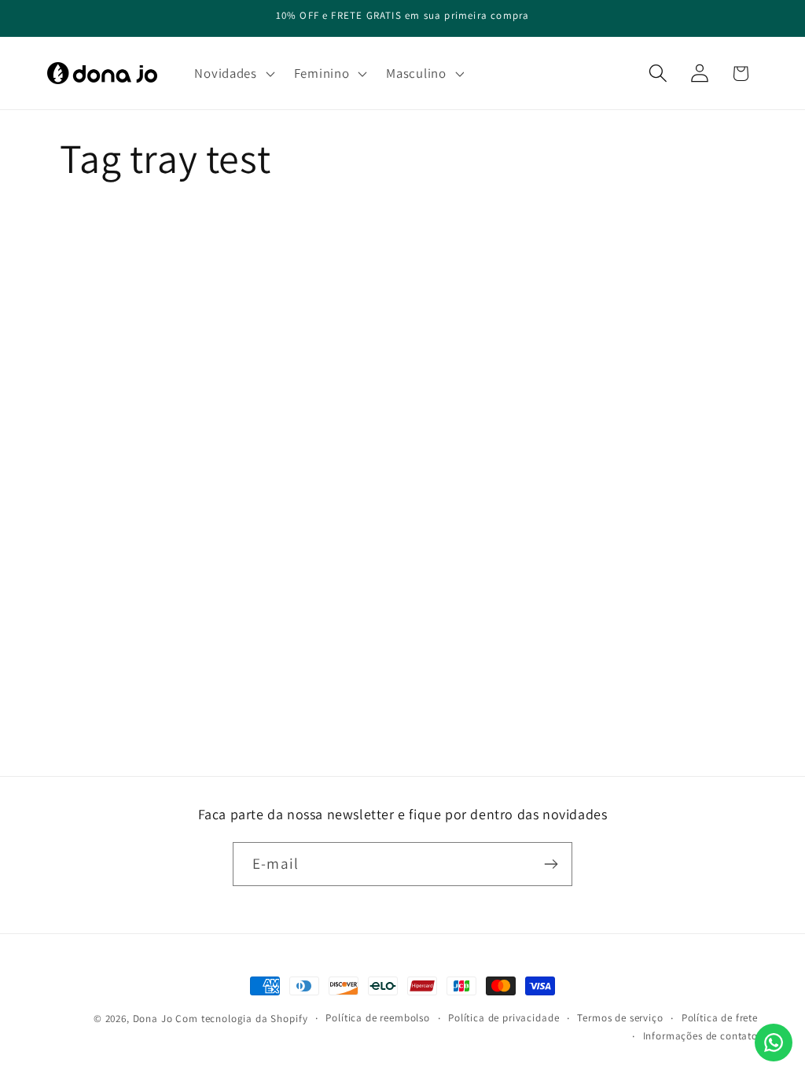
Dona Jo (153, 1018)
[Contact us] (773, 1042)
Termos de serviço (620, 1017)
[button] (232, 73)
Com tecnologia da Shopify (241, 1018)
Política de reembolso (377, 1017)
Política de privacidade (503, 1017)
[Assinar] (551, 864)
